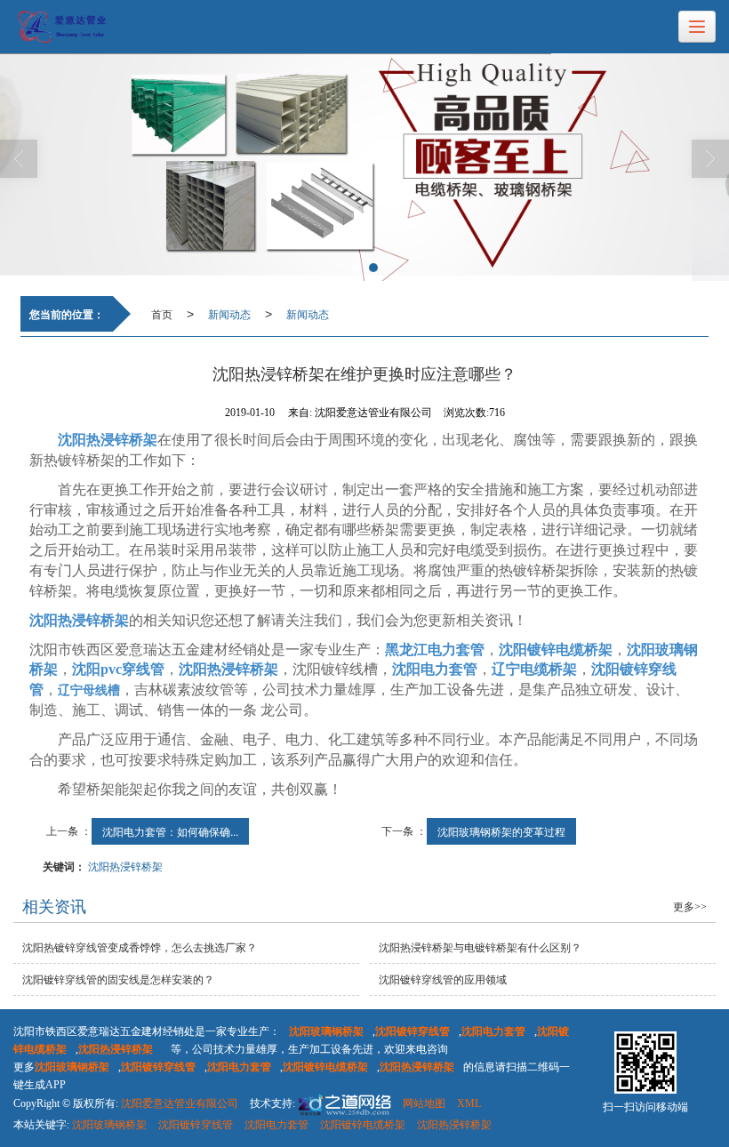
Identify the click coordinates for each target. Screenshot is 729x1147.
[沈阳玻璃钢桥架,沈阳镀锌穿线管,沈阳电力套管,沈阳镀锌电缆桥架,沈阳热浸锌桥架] (364, 167)
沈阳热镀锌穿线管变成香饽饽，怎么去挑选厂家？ (139, 948)
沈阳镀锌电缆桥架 (362, 1125)
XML (469, 1103)
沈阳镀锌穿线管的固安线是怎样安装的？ (118, 980)
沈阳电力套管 (276, 1125)
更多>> (690, 907)
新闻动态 (229, 313)
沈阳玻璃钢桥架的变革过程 (501, 830)
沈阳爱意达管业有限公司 (179, 1103)
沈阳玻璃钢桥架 (109, 1125)
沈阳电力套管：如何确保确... (170, 830)
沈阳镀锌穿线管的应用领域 (443, 980)
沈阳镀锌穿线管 (195, 1125)
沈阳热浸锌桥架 (125, 865)
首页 (161, 313)
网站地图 (424, 1103)
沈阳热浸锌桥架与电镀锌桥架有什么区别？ (480, 948)
